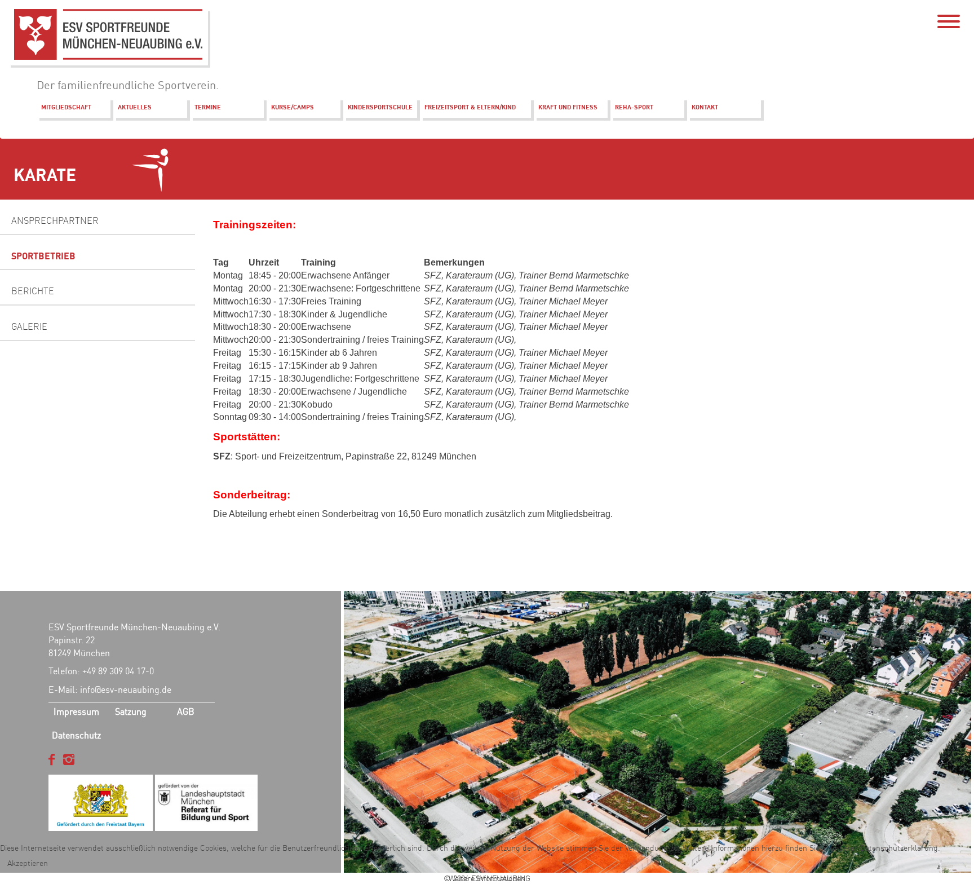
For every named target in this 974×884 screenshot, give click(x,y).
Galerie (29, 326)
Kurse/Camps (292, 107)
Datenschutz (76, 735)
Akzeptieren (27, 863)
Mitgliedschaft (66, 107)
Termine (207, 107)
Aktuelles (135, 107)
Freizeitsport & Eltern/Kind (470, 107)
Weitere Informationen (487, 878)
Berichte (32, 291)
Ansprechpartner (55, 220)
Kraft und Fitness (567, 107)
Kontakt (705, 107)
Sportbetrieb (43, 256)
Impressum (76, 711)
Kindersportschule (380, 107)
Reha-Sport (634, 107)
